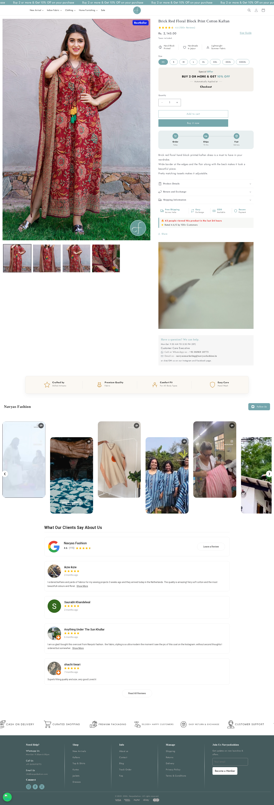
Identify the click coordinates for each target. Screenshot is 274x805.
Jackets (76, 775)
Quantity (162, 95)
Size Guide (245, 33)
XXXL (228, 62)
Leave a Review (211, 546)
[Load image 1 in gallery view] (17, 258)
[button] (249, 10)
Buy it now (193, 123)
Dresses (77, 781)
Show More (82, 586)
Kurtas (76, 769)
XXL (215, 62)
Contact (123, 757)
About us (123, 751)
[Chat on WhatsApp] (7, 797)
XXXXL (242, 62)
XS (163, 62)
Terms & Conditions (176, 775)
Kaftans (76, 757)
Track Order (125, 769)
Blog (121, 763)
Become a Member (225, 771)
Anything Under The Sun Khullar (84, 629)
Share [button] (164, 233)
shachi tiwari (72, 664)
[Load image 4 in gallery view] (106, 258)
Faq (121, 775)
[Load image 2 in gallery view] (47, 258)
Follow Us (262, 406)
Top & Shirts (79, 763)
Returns (169, 757)
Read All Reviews (137, 693)
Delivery (170, 763)
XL (203, 62)
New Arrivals (79, 751)
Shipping (170, 751)
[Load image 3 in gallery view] (76, 258)
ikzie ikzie (70, 567)
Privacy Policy (173, 769)
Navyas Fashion (75, 543)
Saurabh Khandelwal (77, 602)
